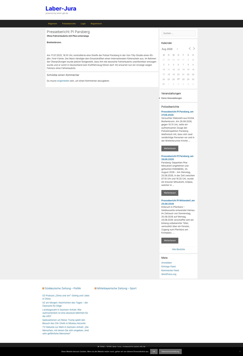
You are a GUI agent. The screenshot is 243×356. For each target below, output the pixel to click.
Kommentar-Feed (170, 270)
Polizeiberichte (69, 23)
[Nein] (240, 351)
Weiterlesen (170, 148)
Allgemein (52, 23)
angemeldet (63, 81)
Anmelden (166, 262)
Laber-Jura (61, 8)
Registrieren (96, 23)
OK (154, 351)
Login (83, 23)
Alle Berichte (178, 249)
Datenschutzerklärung (170, 351)
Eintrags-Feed (168, 266)
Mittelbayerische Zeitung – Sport (116, 288)
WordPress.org (168, 274)
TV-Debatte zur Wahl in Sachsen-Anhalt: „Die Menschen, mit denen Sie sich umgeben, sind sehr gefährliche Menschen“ (65, 330)
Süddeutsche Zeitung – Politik (63, 288)
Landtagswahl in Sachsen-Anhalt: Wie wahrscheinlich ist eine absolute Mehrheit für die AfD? (65, 312)
